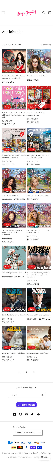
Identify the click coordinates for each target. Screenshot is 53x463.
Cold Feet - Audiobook (10, 195)
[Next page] (34, 372)
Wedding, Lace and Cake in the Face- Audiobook (38, 231)
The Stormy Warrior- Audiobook (13, 353)
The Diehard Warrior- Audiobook (13, 315)
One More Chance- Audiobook (37, 353)
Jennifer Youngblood (15, 453)
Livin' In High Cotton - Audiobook (14, 273)
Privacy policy (12, 457)
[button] (3, 13)
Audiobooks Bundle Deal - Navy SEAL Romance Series (38, 156)
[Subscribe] (42, 395)
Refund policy (46, 453)
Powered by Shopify (31, 453)
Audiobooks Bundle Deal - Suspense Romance (36, 114)
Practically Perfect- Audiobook (38, 195)
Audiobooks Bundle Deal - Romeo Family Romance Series (14, 156)
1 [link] (19, 372)
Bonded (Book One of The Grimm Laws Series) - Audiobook (13, 77)
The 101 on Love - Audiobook (37, 76)
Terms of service (25, 457)
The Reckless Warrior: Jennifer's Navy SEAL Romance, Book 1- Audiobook (38, 275)
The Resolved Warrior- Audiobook (39, 315)
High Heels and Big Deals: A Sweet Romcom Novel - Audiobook (12, 232)
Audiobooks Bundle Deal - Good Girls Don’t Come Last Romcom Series (13, 115)
